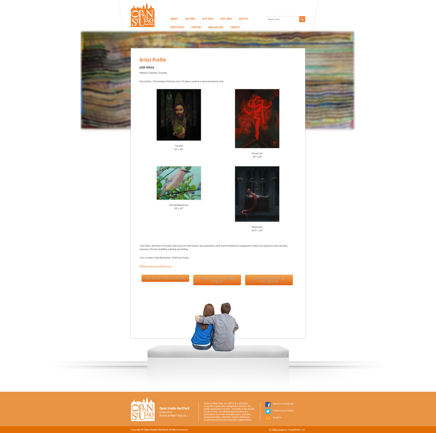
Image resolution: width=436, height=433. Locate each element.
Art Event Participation (165, 278)
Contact (235, 27)
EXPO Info (226, 19)
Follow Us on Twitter (283, 410)
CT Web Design (276, 429)
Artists (243, 19)
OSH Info (190, 19)
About (174, 19)
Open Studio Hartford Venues (217, 280)
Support (196, 27)
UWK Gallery (215, 27)
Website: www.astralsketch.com (155, 266)
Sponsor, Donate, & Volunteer (269, 280)
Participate (177, 27)
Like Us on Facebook (283, 403)
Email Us (277, 417)
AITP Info (208, 19)
